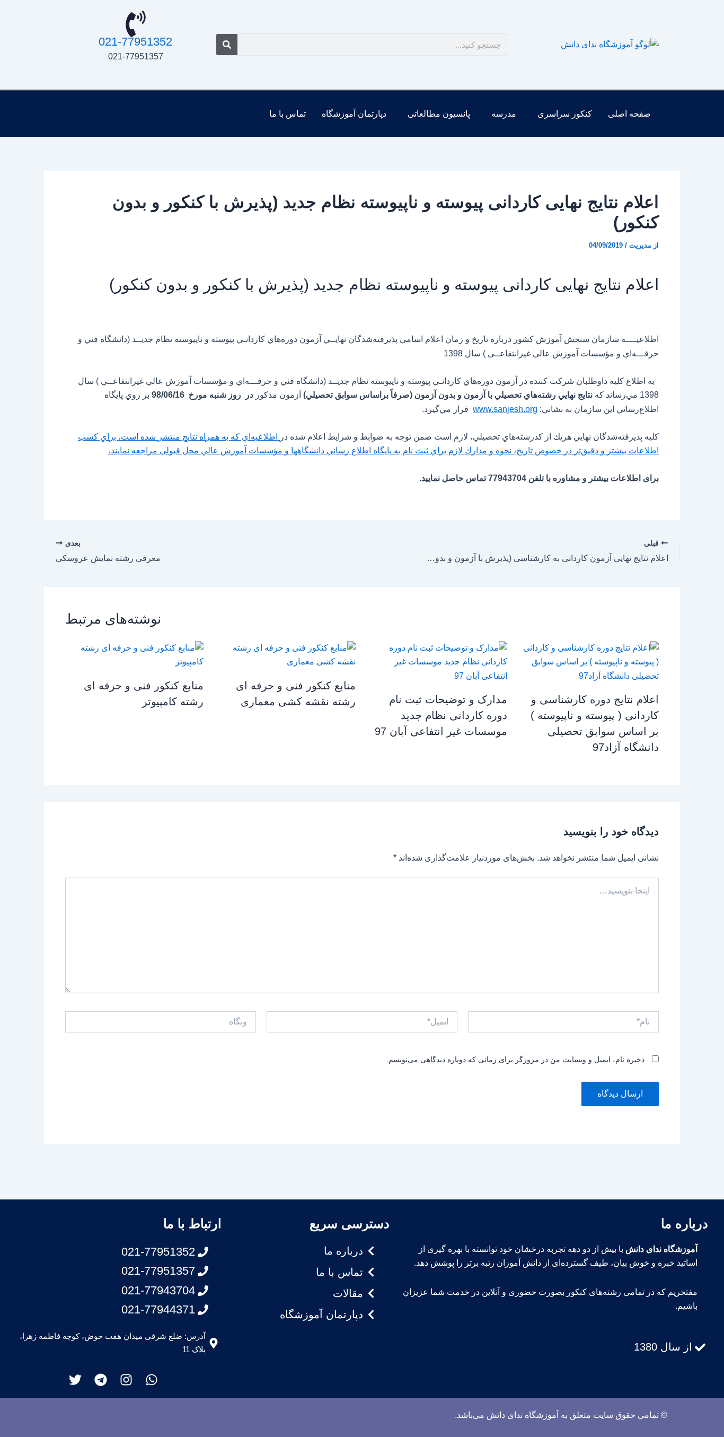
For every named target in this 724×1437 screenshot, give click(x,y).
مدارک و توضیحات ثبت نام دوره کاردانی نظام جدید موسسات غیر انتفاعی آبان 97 (441, 715)
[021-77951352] (135, 24)
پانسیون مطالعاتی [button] (439, 113)
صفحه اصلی (629, 113)
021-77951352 (135, 41)
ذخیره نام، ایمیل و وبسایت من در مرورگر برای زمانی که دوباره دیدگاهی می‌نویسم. (515, 1059)
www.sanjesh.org (505, 409)
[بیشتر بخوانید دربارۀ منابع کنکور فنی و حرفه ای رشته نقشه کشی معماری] (286, 654)
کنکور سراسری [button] (564, 113)
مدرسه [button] (503, 113)
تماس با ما (287, 113)
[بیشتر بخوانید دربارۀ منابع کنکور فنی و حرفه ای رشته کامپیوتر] (134, 654)
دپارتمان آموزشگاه (354, 113)
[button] (562, 114)
